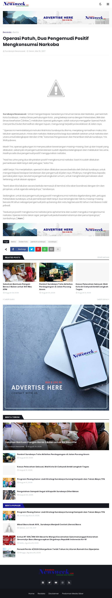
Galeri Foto (23, 242)
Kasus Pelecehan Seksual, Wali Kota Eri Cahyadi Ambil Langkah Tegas (92, 287)
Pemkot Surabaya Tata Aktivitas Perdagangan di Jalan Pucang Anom (56, 287)
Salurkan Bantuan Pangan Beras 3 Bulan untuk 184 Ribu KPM (17, 287)
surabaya (52, 242)
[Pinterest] (38, 249)
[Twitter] (32, 249)
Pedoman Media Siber (72, 593)
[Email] (51, 249)
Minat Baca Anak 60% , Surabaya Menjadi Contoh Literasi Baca (49, 524)
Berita (16, 32)
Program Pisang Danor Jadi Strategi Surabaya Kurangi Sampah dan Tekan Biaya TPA (61, 479)
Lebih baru (9, 299)
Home (31, 593)
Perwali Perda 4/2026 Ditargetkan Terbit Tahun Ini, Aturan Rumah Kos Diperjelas (58, 549)
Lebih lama (102, 299)
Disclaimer (54, 593)
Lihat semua (103, 257)
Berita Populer (12, 505)
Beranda (7, 32)
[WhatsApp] (45, 249)
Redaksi (41, 593)
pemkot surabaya (38, 242)
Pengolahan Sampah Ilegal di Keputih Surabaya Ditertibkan (48, 491)
